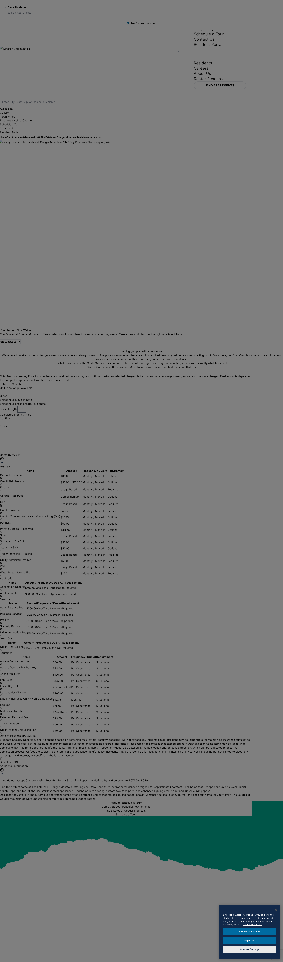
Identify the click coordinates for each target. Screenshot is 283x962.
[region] (249, 932)
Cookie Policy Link (252, 924)
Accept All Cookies (249, 931)
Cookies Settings (249, 949)
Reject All (249, 940)
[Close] (276, 910)
